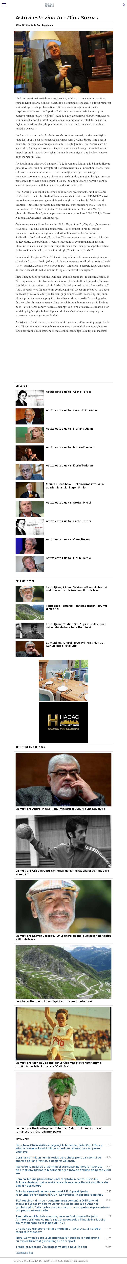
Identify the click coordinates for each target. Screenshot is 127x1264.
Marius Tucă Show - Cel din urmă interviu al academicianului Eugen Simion (75, 486)
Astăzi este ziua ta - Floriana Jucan (69, 428)
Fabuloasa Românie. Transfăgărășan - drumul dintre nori (76, 607)
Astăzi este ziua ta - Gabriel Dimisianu (71, 410)
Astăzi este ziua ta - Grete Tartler (68, 391)
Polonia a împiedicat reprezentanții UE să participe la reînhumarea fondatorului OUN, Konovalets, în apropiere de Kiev (59, 1193)
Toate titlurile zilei (24, 1252)
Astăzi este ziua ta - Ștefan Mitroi (68, 502)
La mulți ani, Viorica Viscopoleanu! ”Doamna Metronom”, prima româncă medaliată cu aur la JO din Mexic (58, 1064)
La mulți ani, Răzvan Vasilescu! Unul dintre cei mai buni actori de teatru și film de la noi (76, 589)
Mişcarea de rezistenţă (63, 4)
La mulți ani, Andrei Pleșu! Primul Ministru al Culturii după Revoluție (75, 644)
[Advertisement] (63, 358)
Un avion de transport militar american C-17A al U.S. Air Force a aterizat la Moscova (58, 1230)
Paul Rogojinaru (45, 25)
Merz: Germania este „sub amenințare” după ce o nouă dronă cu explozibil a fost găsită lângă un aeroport (57, 1239)
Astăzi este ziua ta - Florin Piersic (68, 558)
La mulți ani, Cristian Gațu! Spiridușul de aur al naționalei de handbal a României (76, 626)
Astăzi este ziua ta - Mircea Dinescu (70, 447)
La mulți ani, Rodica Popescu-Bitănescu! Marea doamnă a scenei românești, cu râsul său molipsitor (59, 1130)
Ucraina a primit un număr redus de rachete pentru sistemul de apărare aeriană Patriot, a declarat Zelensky (58, 1159)
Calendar (39, 747)
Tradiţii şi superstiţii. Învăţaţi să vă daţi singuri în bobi (51, 1246)
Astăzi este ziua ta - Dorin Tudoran (69, 465)
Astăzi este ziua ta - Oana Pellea (68, 539)
